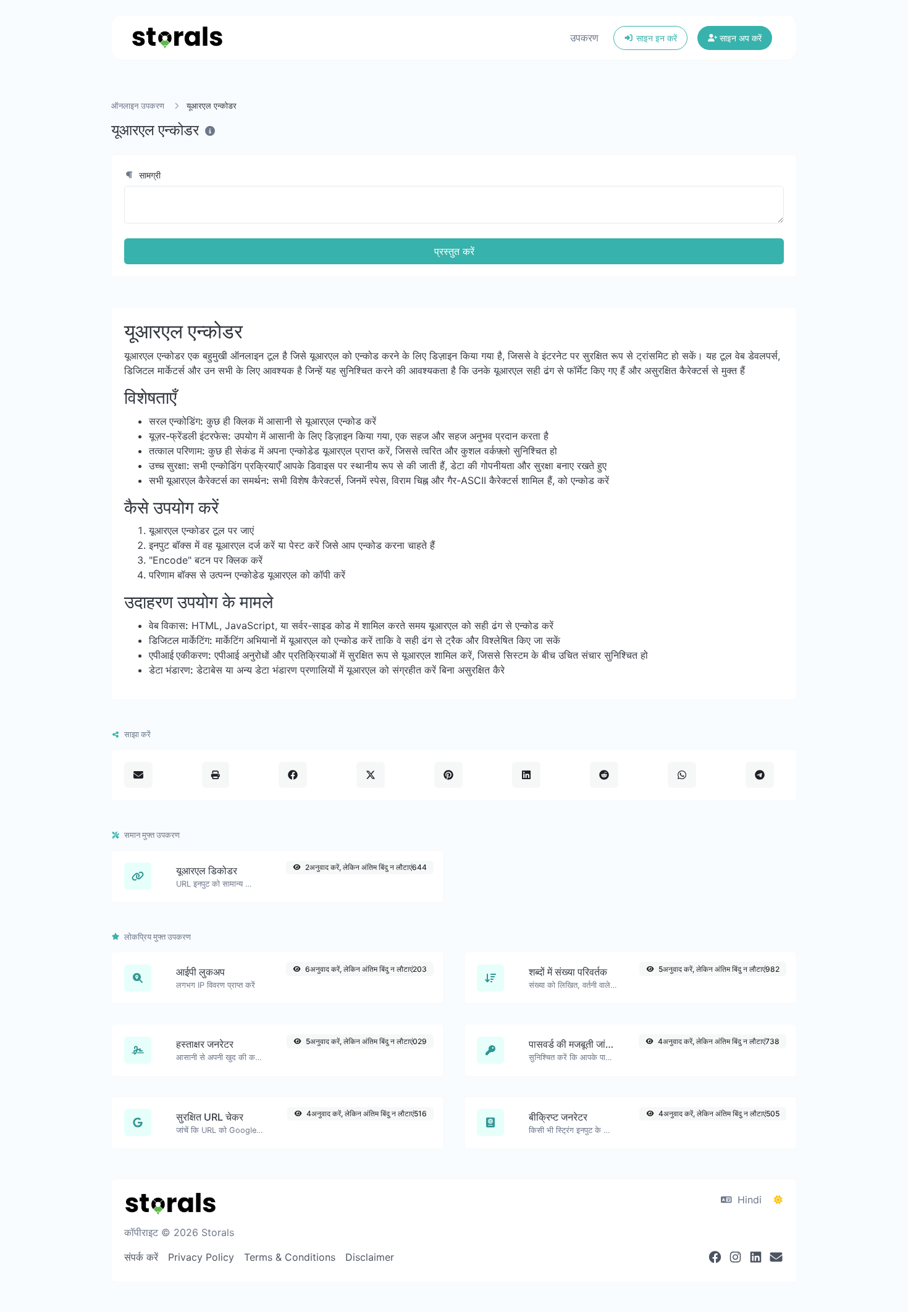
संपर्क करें (141, 1257)
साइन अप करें (739, 38)
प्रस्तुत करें (454, 251)
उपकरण (584, 37)
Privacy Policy (201, 1257)
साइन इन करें (655, 38)
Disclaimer (369, 1257)
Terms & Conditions (289, 1257)
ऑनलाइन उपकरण (137, 106)
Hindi (748, 1199)
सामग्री (149, 175)
